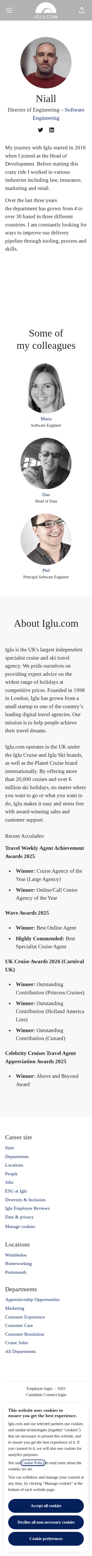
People (11, 1173)
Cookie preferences (46, 1538)
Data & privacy (19, 1217)
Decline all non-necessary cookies (46, 1522)
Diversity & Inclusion (25, 1199)
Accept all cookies (46, 1506)
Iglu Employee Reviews (27, 1208)
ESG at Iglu (16, 1191)
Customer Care (19, 1325)
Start (9, 1147)
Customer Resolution (24, 1334)
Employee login (39, 1388)
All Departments (20, 1351)
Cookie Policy (32, 1463)
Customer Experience (25, 1317)
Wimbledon (16, 1255)
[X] (40, 130)
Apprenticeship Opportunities (32, 1299)
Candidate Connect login (46, 1395)
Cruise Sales (16, 1342)
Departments (17, 1156)
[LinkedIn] (51, 130)
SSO (61, 1388)
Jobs (9, 1182)
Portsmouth (15, 1272)
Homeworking (18, 1263)
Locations (14, 1165)
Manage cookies (20, 1226)
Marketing (14, 1308)
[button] (82, 10)
